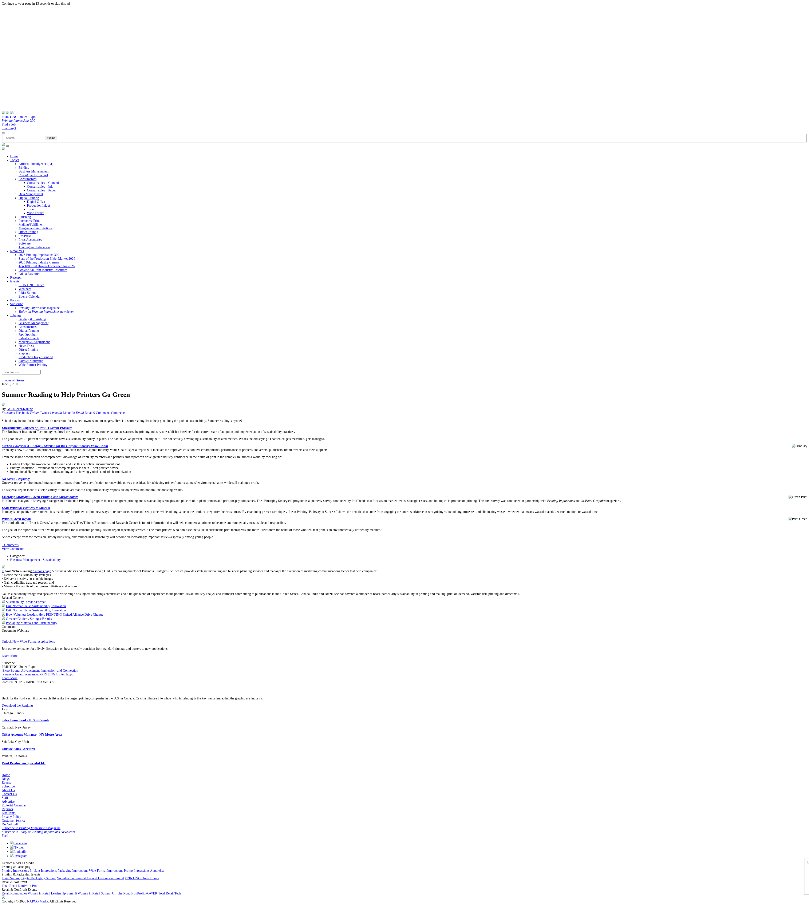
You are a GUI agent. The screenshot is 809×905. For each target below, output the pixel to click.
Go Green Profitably (16, 479)
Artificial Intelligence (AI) (36, 164)
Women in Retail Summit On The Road (104, 893)
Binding (24, 167)
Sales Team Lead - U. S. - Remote (25, 720)
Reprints (7, 809)
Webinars (25, 289)
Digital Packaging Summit (38, 878)
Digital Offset (36, 201)
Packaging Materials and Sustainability (31, 623)
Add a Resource (29, 273)
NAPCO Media (37, 901)
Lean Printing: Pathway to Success (26, 508)
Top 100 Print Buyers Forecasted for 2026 (47, 266)
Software (25, 243)
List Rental (9, 813)
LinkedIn (20, 851)
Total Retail (9, 886)
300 (18, 120)
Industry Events (29, 338)
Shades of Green (13, 380)
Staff (5, 797)
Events (14, 281)
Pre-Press (25, 236)
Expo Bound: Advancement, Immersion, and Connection (40, 670)
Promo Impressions (136, 870)
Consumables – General (43, 182)
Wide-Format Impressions (106, 870)
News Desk (26, 346)
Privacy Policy (11, 816)
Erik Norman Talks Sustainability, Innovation (36, 606)
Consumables (27, 179)
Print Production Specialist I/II (24, 763)
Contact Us (9, 794)
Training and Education (34, 247)
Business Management (33, 171)
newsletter (46, 311)
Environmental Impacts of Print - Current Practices (37, 428)
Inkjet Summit (28, 292)
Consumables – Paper (41, 190)
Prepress (24, 353)
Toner (31, 209)
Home (14, 156)
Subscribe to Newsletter (38, 832)
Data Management (31, 194)
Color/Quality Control (33, 175)
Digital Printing (29, 198)
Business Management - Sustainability (35, 559)
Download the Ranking (17, 705)
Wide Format (35, 213)
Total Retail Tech (169, 893)
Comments (118, 412)
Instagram (20, 856)
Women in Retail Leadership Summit (52, 893)
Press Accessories (30, 239)
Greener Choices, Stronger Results (29, 618)
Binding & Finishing (32, 319)
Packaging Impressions (73, 870)
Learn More (9, 656)
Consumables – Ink (40, 186)
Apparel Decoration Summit (105, 878)
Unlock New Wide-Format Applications (28, 641)
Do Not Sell (10, 824)
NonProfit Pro (27, 886)
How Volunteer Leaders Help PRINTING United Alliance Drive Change (54, 614)
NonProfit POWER (144, 893)
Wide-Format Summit (71, 878)
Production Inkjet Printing (36, 357)
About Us (8, 790)
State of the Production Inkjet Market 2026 (47, 258)
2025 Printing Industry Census (39, 262)
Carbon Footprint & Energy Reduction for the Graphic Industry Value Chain (55, 446)
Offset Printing (28, 232)
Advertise (8, 801)
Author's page (41, 571)
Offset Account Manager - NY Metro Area (32, 734)
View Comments (13, 549)
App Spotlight (28, 334)
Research (16, 277)
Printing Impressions (15, 870)
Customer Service (13, 820)
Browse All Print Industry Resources (43, 270)
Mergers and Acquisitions (35, 228)
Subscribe (16, 304)
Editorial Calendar (14, 805)
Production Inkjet (38, 205)
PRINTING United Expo (19, 117)
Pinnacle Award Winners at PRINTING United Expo (38, 674)
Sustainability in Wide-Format (26, 602)
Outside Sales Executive (18, 749)
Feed (5, 835)
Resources (17, 251)
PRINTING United (31, 285)
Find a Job (9, 124)
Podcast (15, 300)
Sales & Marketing (31, 361)
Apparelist (157, 870)
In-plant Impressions (43, 870)
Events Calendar (29, 296)
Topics (14, 160)
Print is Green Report (16, 519)
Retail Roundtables (14, 893)
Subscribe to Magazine (31, 828)
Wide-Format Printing (33, 364)
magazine (39, 308)
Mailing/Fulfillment (31, 224)
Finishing (25, 217)
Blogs (5, 779)
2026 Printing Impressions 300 (39, 255)
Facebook (20, 843)
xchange (15, 315)
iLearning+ (9, 128)
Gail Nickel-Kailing (20, 409)
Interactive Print (29, 220)
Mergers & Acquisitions (34, 342)
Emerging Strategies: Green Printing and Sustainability (40, 497)
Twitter (18, 847)
